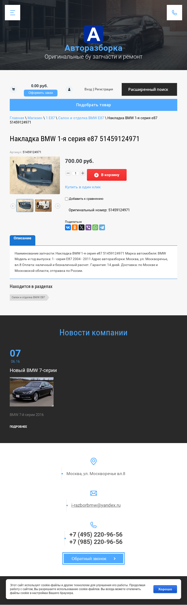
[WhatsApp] (95, 227)
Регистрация (104, 89)
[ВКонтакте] (68, 227)
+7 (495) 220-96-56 (95, 534)
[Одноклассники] (75, 227)
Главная (17, 118)
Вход (88, 89)
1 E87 (50, 118)
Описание (22, 238)
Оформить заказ (40, 93)
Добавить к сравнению (85, 199)
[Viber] (88, 227)
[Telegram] (102, 227)
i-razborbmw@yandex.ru (96, 505)
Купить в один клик (83, 187)
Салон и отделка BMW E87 (81, 118)
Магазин (35, 118)
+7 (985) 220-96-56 (95, 541)
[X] (81, 227)
